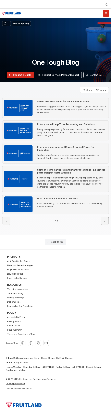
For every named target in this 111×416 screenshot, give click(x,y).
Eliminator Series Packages (20, 265)
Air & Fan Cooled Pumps (18, 261)
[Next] (105, 221)
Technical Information (17, 289)
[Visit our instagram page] (22, 343)
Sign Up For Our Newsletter (20, 306)
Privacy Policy (14, 321)
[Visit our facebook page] (30, 343)
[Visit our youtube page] (46, 343)
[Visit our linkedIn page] (38, 343)
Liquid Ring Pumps (16, 274)
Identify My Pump (15, 297)
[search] (106, 4)
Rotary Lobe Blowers (17, 278)
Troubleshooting (15, 293)
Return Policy (13, 325)
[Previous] (6, 221)
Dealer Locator (14, 302)
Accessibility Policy (16, 317)
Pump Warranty (14, 330)
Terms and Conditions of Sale (21, 334)
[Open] (106, 13)
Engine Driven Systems (18, 269)
